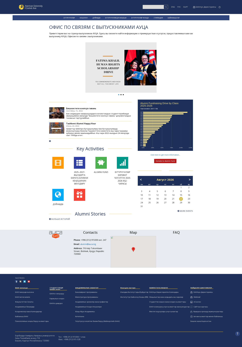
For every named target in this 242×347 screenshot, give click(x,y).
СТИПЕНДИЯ (158, 18)
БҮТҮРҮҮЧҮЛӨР (69, 18)
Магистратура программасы (86, 297)
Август (162, 179)
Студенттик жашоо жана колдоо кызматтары (167, 302)
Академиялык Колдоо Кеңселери (88, 307)
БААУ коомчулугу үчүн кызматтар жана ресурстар (169, 307)
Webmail (196, 297)
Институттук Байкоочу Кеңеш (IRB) (134, 297)
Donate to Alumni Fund (165, 161)
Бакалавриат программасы (86, 292)
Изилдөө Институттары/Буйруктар (134, 292)
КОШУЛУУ (84, 18)
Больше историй (60, 219)
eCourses (196, 302)
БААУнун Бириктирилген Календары (164, 292)
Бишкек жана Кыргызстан (200, 321)
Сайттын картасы (200, 307)
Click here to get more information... (165, 155)
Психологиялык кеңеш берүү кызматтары (32, 321)
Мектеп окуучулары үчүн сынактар (163, 311)
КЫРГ (185, 7)
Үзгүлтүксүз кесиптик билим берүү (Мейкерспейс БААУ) (97, 321)
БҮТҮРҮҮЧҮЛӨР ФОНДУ (140, 18)
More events (186, 211)
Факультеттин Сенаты (24, 302)
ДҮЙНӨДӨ (96, 18)
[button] (133, 249)
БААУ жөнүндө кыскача (24, 292)
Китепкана (79, 316)
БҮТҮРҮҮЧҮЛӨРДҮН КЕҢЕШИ (115, 18)
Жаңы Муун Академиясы (85, 311)
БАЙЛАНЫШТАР (174, 18)
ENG (173, 7)
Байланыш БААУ (21, 316)
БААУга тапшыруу (57, 293)
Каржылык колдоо (57, 298)
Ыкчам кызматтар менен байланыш (207, 316)
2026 (170, 179)
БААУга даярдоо (56, 303)
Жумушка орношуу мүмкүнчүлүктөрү (207, 311)
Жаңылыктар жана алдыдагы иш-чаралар (166, 297)
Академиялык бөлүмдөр (24, 307)
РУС (179, 7)
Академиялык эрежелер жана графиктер (91, 302)
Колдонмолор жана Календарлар (28, 311)
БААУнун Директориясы (202, 292)
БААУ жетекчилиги (22, 297)
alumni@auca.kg (88, 244)
